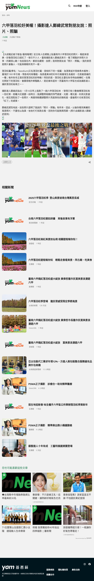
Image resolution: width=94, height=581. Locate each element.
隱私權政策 (63, 569)
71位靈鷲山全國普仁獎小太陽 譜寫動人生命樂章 (16, 529)
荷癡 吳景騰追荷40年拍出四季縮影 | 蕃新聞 (46, 529)
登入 (88, 5)
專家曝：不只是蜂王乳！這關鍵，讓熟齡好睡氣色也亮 (46, 496)
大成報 (5, 37)
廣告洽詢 (76, 569)
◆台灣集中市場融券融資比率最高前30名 (16, 496)
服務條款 (50, 569)
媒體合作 (50, 574)
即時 (8, 15)
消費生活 (7, 162)
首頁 (3, 15)
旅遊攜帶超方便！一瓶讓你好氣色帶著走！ (77, 529)
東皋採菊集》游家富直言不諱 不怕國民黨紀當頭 (77, 496)
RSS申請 (77, 5)
